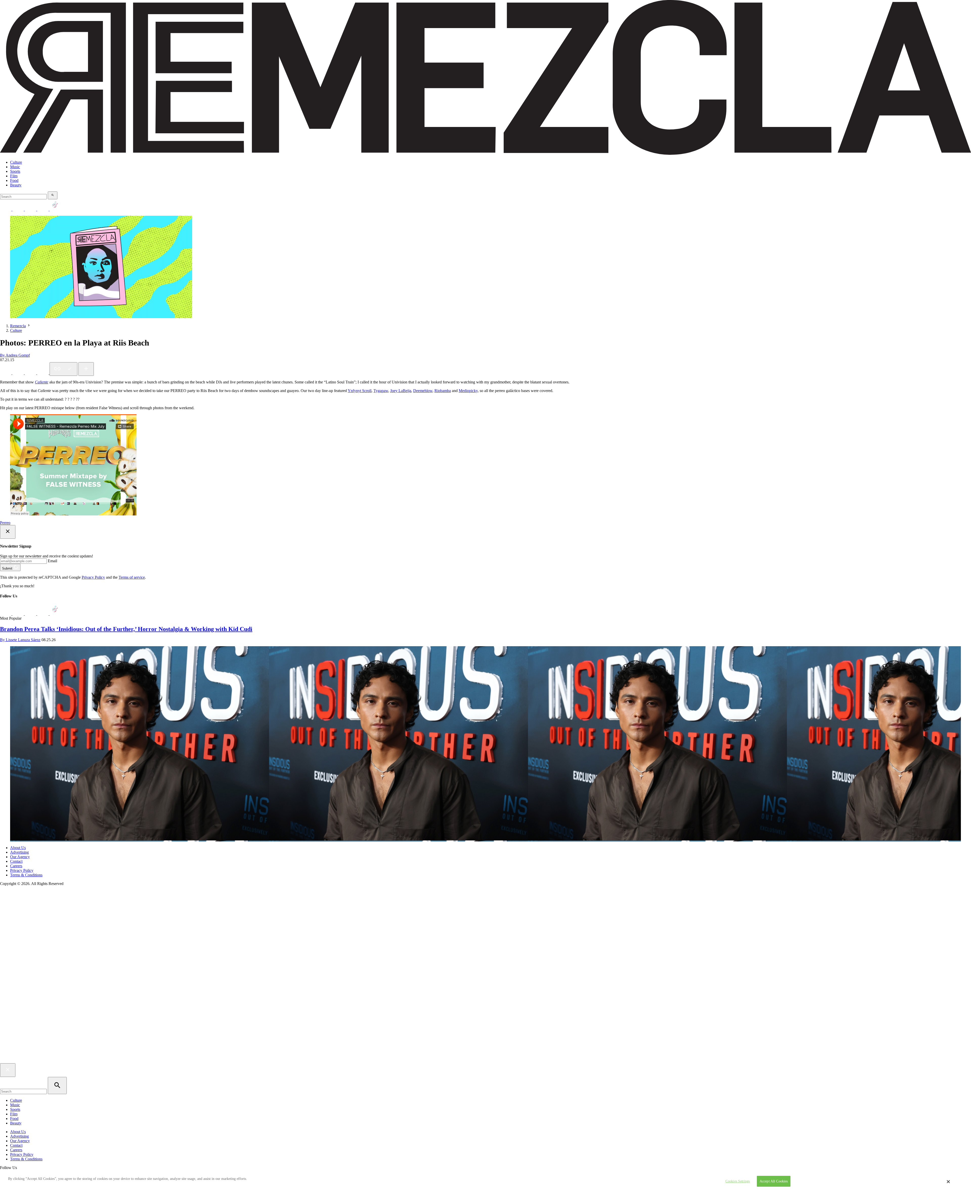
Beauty (15, 185)
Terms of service (132, 577)
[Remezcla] (485, 153)
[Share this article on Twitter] (31, 373)
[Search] (52, 195)
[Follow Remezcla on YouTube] (43, 209)
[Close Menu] (7, 1070)
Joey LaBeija (400, 390)
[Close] (948, 1181)
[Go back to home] (485, 1061)
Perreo (5, 523)
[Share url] (86, 369)
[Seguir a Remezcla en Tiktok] (55, 209)
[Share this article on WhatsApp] (6, 373)
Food (14, 180)
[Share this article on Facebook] (18, 373)
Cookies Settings (737, 1181)
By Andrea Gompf (15, 355)
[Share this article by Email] (43, 373)
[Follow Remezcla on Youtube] (43, 614)
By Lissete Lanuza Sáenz (20, 640)
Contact (16, 861)
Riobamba (442, 390)
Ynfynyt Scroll (359, 390)
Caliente (41, 382)
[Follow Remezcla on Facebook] (6, 209)
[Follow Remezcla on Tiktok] (55, 614)
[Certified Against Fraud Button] (18, 905)
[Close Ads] (7, 532)
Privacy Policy (93, 577)
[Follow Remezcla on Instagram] (31, 209)
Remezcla (18, 326)
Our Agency (20, 857)
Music (15, 167)
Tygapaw (380, 390)
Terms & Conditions (26, 875)
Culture (16, 162)
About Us (18, 848)
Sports (15, 171)
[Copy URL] (63, 369)
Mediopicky (468, 390)
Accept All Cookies (774, 1181)
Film (13, 176)
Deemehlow (422, 390)
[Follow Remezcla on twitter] (18, 209)
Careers (16, 866)
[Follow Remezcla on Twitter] (18, 614)
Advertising (19, 852)
